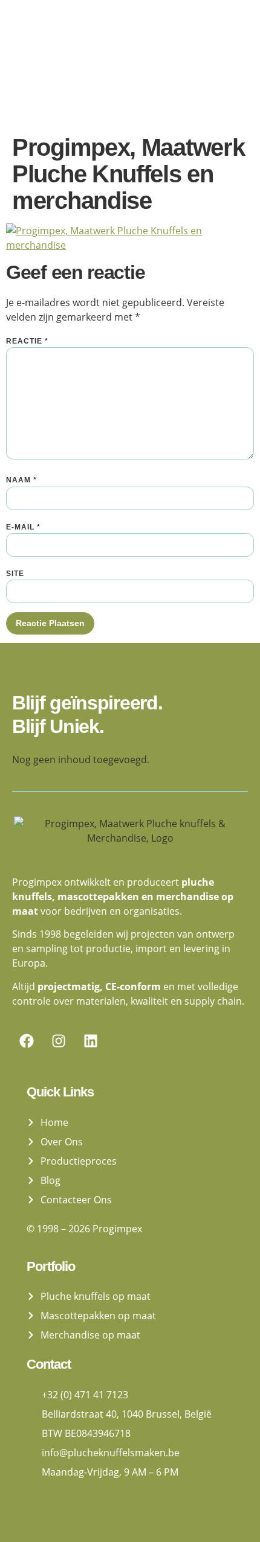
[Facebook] (26, 1040)
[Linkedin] (90, 1040)
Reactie (27, 341)
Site (15, 573)
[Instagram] (58, 1040)
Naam (21, 480)
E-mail (23, 527)
